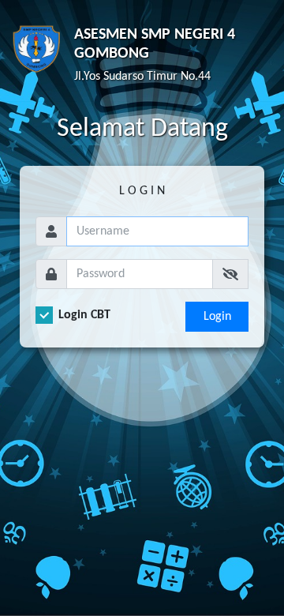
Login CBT (84, 315)
